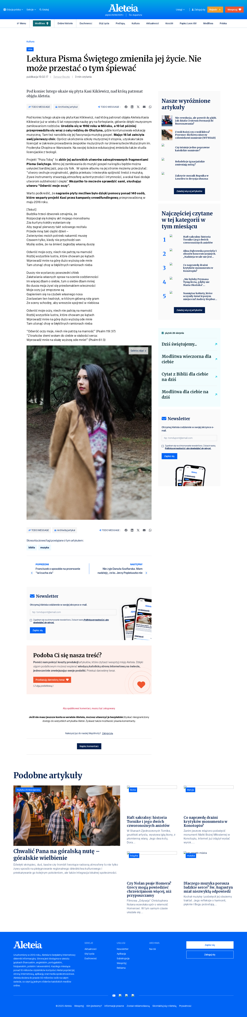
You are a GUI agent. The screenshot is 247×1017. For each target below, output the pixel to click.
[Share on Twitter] (138, 107)
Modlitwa (40, 23)
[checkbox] (31, 620)
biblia (32, 547)
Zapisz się (38, 630)
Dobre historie (65, 23)
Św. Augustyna (135, 15)
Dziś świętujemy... (179, 344)
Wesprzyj (232, 9)
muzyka (44, 547)
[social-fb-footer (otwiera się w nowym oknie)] (120, 995)
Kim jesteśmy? (94, 1005)
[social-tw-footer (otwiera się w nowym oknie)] (126, 995)
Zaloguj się (199, 9)
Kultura (135, 23)
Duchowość (86, 23)
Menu (23, 23)
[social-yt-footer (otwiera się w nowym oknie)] (113, 995)
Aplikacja (121, 953)
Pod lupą (120, 23)
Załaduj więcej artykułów (189, 191)
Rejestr (213, 9)
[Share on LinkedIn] (132, 107)
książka (134, 855)
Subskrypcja (123, 958)
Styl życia (104, 23)
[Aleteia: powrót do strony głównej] (123, 8)
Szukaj (45, 9)
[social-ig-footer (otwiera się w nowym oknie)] (133, 995)
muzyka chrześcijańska (28, 789)
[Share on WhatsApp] (150, 107)
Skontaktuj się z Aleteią (164, 1005)
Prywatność (185, 1005)
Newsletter (123, 949)
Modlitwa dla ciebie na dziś (185, 394)
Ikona (133, 789)
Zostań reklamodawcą (138, 1005)
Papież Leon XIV (188, 23)
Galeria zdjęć (137, 350)
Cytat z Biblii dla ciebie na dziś (185, 377)
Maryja (190, 789)
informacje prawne (114, 1005)
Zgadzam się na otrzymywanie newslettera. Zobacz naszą (71, 621)
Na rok (152, 949)
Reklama (121, 967)
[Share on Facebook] (126, 107)
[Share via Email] (144, 107)
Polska (223, 23)
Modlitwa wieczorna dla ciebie (186, 359)
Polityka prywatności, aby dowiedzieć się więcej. (188, 448)
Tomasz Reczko (61, 77)
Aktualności (152, 23)
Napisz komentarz (89, 746)
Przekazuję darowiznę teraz (50, 679)
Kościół (169, 23)
